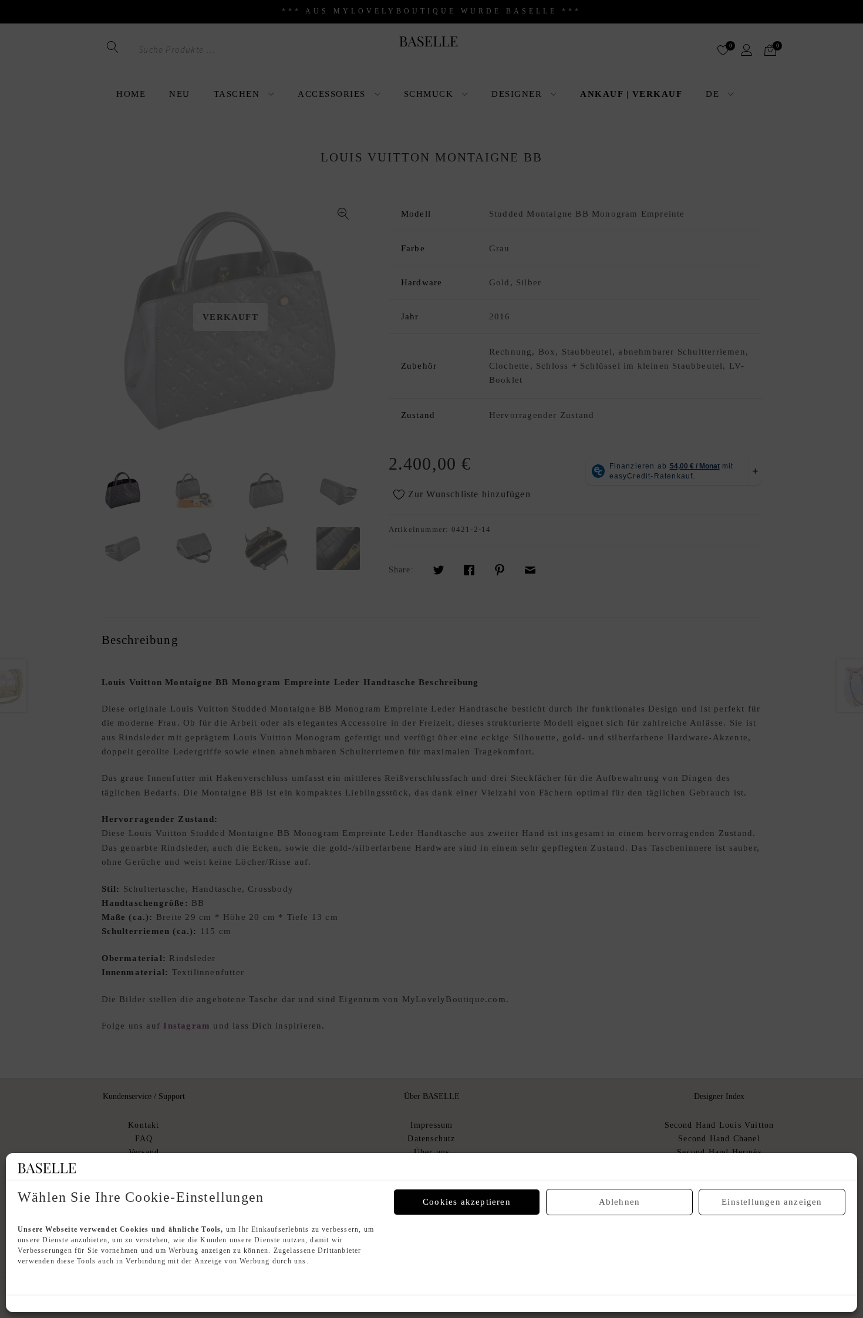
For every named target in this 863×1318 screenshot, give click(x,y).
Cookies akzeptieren (467, 1201)
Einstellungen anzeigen (772, 1201)
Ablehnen (619, 1201)
